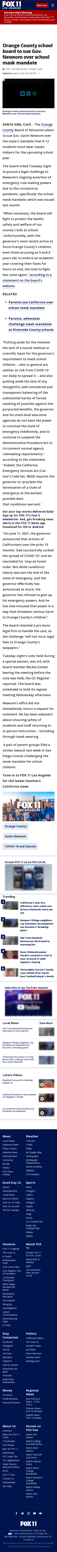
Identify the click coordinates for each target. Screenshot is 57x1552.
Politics (6, 1167)
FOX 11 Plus (9, 1474)
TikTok (6, 1349)
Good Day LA (12, 1182)
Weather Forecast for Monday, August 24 (18, 1081)
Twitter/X (7, 1361)
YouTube (7, 1353)
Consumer (8, 1159)
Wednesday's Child (9, 1262)
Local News (11, 1023)
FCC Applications (11, 1460)
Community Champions (8, 1279)
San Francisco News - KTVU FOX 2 (33, 1401)
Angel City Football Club (32, 1227)
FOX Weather (33, 1174)
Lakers (29, 1194)
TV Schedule (9, 1441)
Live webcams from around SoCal (33, 1272)
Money (7, 1390)
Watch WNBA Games (33, 1489)
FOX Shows (8, 1445)
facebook (16, 1513)
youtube (34, 1513)
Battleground (32, 1361)
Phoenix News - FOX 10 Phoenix (34, 1410)
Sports (30, 1182)
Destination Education (8, 1295)
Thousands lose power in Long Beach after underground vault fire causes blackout (18, 1059)
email (40, 1513)
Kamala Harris (33, 1357)
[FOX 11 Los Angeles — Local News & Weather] (12, 5)
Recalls (6, 1163)
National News (10, 1152)
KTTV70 (7, 1325)
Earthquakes (32, 1156)
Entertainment (10, 1156)
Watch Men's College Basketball (32, 1470)
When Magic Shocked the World (9, 1287)
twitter (22, 1513)
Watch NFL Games (31, 1436)
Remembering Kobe (10, 1320)
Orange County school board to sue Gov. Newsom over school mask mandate (24, 112)
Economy (7, 1394)
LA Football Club (34, 1221)
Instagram (8, 1345)
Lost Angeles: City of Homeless (12, 1272)
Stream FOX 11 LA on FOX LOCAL (25, 862)
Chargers (30, 1190)
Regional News (32, 1392)
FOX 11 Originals (11, 1248)
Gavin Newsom (15, 836)
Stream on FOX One (33, 1428)
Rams (29, 1187)
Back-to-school (10, 1198)
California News (11, 1144)
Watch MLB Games (32, 1449)
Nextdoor (7, 1357)
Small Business (10, 1398)
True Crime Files (11, 1266)
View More (46, 1023)
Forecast (30, 1140)
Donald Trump (33, 1345)
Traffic (29, 1144)
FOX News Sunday (8, 1173)
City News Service (19, 69)
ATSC (5, 1470)
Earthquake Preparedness (33, 1161)
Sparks (29, 1235)
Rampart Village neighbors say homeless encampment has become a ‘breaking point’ (18, 1045)
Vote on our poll (11, 1206)
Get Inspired (9, 1300)
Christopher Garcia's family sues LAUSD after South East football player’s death (37, 973)
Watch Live (42, 5)
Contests (7, 1430)
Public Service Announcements (11, 1466)
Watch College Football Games (34, 1443)
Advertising (8, 1452)
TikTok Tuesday (11, 1210)
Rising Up (7, 1304)
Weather (32, 1136)
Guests (6, 1187)
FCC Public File (10, 1456)
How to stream (10, 1364)
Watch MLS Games (32, 1495)
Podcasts (7, 1375)
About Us (9, 1426)
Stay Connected (10, 1335)
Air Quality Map (34, 1152)
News (6, 1136)
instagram (28, 1513)
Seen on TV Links (11, 1202)
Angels (29, 1206)
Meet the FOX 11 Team (11, 1436)
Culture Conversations (10, 1313)
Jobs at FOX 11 (10, 1448)
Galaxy (29, 1232)
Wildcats (30, 1210)
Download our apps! (10, 1370)
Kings (29, 1213)
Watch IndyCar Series (33, 1463)
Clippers (30, 1198)
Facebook (8, 1341)
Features (9, 1244)
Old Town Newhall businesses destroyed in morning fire (35, 941)
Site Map (7, 1486)
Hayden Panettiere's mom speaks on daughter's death (19, 1095)
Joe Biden (31, 1349)
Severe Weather (34, 1166)
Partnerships (9, 1482)
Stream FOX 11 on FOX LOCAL (33, 1254)
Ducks (29, 1217)
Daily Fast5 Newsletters (9, 1381)
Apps (28, 1265)
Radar (29, 1148)
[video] (46, 1083)
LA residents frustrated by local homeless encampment (18, 1110)
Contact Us (8, 1478)
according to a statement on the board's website (27, 280)
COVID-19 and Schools (20, 846)
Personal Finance (11, 1402)
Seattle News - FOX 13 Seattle (33, 1416)
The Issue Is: (9, 1252)
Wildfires (30, 1170)
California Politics (35, 1338)
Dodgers (30, 1202)
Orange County (35, 69)
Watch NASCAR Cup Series (34, 1456)
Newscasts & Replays (33, 1261)
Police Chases (10, 1148)
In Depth (7, 1256)
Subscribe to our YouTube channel (26, 987)
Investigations (10, 1308)
